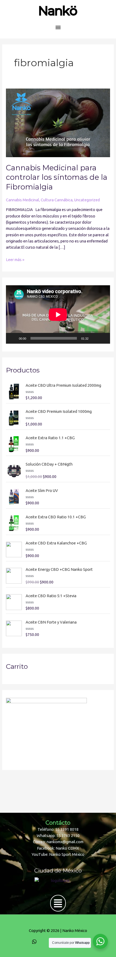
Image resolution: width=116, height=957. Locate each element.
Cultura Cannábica (57, 200)
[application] (58, 314)
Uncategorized (87, 200)
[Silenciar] (94, 338)
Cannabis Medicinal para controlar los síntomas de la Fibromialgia (56, 177)
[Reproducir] (13, 338)
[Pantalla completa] (103, 338)
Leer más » (15, 259)
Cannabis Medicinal (22, 200)
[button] (58, 903)
